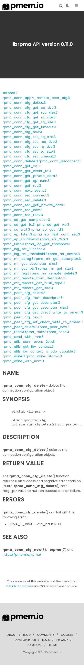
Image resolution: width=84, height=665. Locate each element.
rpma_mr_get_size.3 (55, 268)
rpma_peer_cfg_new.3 (22, 317)
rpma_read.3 (13, 332)
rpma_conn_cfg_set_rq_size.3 (28, 146)
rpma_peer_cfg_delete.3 (23, 293)
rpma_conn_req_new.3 (22, 210)
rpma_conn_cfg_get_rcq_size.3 (29, 112)
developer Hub (25, 640)
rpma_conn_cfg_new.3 (22, 132)
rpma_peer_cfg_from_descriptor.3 (32, 297)
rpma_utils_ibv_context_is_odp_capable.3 (38, 351)
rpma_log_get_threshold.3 (47, 244)
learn (46, 640)
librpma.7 (10, 93)
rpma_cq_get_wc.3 (52, 224)
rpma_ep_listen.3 (17, 234)
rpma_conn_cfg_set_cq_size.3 (29, 137)
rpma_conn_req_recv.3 (22, 215)
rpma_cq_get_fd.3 (18, 224)
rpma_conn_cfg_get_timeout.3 (29, 127)
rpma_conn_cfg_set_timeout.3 (29, 156)
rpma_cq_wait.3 (16, 229)
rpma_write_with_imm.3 (23, 361)
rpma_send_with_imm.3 (22, 336)
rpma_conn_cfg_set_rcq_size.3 (29, 141)
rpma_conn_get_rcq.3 (21, 185)
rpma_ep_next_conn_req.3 (56, 234)
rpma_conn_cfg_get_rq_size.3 (28, 117)
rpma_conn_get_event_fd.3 (26, 171)
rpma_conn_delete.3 (20, 161)
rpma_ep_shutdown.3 (20, 239)
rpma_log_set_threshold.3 (24, 254)
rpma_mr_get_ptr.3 (19, 268)
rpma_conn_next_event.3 (24, 190)
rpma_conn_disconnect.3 (60, 161)
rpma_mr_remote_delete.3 (53, 273)
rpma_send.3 (58, 332)
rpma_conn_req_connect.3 (25, 195)
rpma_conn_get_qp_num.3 (26, 180)
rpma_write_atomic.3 (43, 356)
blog (27, 635)
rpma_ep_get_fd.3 (47, 229)
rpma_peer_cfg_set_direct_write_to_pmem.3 (42, 322)
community (46, 635)
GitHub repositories (19, 586)
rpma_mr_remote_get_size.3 (27, 288)
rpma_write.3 (13, 356)
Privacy (62, 640)
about (12, 635)
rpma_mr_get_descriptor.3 (57, 258)
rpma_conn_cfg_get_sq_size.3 (29, 122)
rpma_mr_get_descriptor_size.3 (29, 263)
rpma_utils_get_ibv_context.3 (28, 346)
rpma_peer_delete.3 (19, 327)
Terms (53, 645)
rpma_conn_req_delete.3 (24, 200)
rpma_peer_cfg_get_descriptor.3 (31, 302)
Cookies (67, 635)
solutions (34, 645)
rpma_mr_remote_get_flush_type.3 (33, 283)
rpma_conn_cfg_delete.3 (24, 102)
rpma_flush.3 (13, 244)
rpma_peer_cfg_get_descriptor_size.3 (35, 307)
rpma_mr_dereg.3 (17, 258)
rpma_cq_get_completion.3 (26, 219)
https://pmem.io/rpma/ (21, 554)
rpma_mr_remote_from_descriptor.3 (34, 278)
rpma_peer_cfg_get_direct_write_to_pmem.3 (42, 312)
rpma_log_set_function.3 (23, 249)
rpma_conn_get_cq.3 (21, 166)
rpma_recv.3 (35, 332)
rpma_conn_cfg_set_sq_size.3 (28, 151)
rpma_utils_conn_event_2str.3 (28, 341)
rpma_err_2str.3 (54, 239)
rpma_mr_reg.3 (15, 273)
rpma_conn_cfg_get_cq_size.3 (29, 107)
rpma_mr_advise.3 (64, 254)
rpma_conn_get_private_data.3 (29, 176)
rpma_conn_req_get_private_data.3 (33, 205)
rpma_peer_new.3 (53, 327)
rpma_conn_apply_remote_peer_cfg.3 (36, 97)
